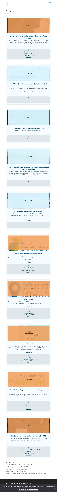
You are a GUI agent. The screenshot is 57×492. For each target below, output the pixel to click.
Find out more (28, 47)
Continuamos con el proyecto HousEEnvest (16, 469)
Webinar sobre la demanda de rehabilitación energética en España (28, 128)
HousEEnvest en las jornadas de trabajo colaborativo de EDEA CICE (28, 436)
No (24, 489)
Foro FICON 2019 (28, 299)
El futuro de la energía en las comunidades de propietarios (28, 211)
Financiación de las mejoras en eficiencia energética (28, 253)
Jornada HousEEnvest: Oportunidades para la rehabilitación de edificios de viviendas (26, 473)
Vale (21, 489)
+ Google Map (28, 56)
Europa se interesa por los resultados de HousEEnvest (19, 464)
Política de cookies (27, 483)
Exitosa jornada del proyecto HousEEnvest (16, 471)
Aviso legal (19, 483)
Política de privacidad (11, 483)
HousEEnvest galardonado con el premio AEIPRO (17, 467)
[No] (55, 488)
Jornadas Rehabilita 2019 (28, 344)
